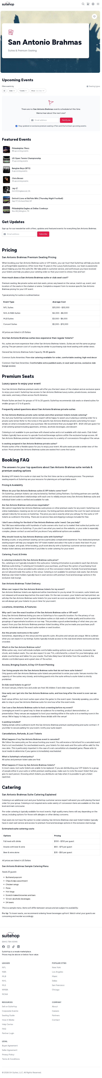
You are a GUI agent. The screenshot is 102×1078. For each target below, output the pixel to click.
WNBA (5, 989)
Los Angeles (57, 972)
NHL (4, 981)
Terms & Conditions (11, 1059)
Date (11, 91)
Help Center (7, 1024)
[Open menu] (98, 4)
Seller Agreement (9, 1050)
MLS (4, 985)
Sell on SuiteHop (9, 1006)
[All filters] (4, 91)
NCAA (5, 994)
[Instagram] (8, 946)
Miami (54, 976)
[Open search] (83, 4)
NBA (4, 972)
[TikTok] (13, 946)
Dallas (54, 981)
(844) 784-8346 (9, 941)
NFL (4, 967)
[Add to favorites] (94, 16)
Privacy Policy (8, 1054)
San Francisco (58, 985)
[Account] (93, 4)
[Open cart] (88, 4)
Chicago (55, 989)
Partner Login (8, 1033)
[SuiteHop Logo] (8, 4)
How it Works (8, 1020)
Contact (56, 1020)
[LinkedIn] (18, 946)
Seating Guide (8, 1015)
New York (56, 967)
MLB (4, 976)
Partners (56, 1015)
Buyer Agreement (10, 1045)
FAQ (4, 1029)
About (55, 1006)
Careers (55, 1011)
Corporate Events (10, 1011)
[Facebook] (3, 946)
